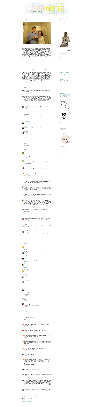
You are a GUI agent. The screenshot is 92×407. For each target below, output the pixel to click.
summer (25, 230)
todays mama (62, 171)
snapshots (62, 93)
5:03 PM (25, 243)
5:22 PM (25, 249)
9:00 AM (25, 337)
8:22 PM (25, 331)
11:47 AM (25, 183)
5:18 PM (25, 355)
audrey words (65, 73)
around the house (63, 72)
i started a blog (35, 60)
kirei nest (61, 170)
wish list (69, 95)
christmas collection (66, 75)
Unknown (25, 245)
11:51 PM (25, 286)
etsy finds (65, 78)
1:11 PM (25, 320)
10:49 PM (25, 273)
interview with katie (63, 172)
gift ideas (66, 80)
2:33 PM (25, 205)
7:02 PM (25, 376)
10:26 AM (25, 157)
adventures (65, 71)
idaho (64, 83)
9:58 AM (25, 143)
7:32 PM (25, 255)
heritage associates (63, 125)
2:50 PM (25, 370)
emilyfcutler (26, 388)
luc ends (61, 169)
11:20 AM (25, 169)
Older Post (49, 396)
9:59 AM (25, 149)
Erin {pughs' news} (27, 217)
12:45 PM (25, 190)
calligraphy (61, 75)
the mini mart (66, 94)
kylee (25, 224)
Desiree (25, 269)
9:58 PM (25, 267)
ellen (25, 368)
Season (25, 263)
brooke (25, 151)
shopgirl (25, 288)
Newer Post (23, 396)
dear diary (68, 77)
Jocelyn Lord (26, 257)
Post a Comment (24, 395)
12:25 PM (25, 311)
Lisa (24, 275)
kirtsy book (61, 167)
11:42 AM (25, 176)
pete (42, 60)
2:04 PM (25, 196)
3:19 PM (25, 350)
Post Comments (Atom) (29, 398)
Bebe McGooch (26, 121)
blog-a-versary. (25, 20)
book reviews (67, 74)
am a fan (68, 71)
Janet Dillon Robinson (27, 280)
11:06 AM (25, 164)
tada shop (61, 168)
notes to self (67, 86)
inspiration (68, 83)
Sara (24, 251)
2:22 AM (25, 295)
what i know (66, 95)
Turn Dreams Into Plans (27, 171)
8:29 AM (25, 306)
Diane (25, 126)
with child (62, 96)
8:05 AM (25, 92)
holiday (63, 81)
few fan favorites (28, 82)
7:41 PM (25, 326)
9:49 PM (25, 261)
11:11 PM (25, 278)
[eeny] (25, 131)
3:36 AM (25, 300)
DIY (61, 71)
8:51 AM (25, 119)
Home (36, 396)
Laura (25, 105)
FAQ (62, 71)
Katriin (25, 313)
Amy (25, 159)
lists (61, 85)
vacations (63, 95)
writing (66, 96)
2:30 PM (25, 344)
